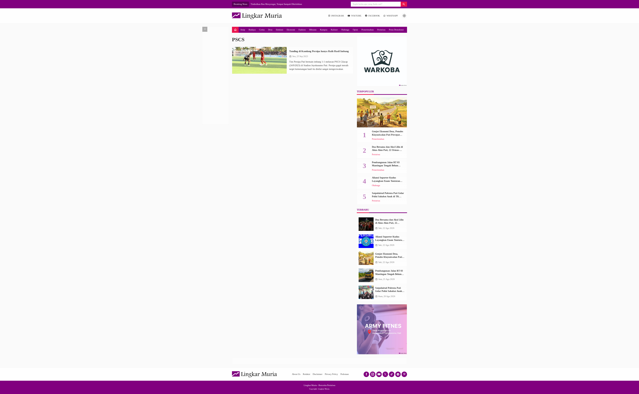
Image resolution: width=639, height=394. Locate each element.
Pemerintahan (367, 29)
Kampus (323, 29)
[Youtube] (379, 374)
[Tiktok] (391, 374)
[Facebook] (366, 374)
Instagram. (337, 16)
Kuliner (334, 29)
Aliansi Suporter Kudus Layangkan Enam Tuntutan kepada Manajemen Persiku (386, 180)
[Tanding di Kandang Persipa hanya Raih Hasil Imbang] (259, 60)
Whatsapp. (392, 16)
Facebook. (374, 16)
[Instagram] (372, 374)
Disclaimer (317, 374)
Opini (355, 29)
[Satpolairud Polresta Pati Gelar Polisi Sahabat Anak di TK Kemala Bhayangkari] (366, 292)
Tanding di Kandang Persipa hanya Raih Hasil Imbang (319, 51)
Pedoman (344, 374)
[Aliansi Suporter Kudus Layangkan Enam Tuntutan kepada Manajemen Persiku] (366, 241)
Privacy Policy (331, 374)
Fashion (302, 29)
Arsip (242, 29)
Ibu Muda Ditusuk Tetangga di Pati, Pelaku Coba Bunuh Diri (278, 4)
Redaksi (306, 374)
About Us (296, 374)
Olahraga (345, 29)
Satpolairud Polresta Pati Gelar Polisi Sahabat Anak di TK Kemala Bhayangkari (388, 196)
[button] (404, 4)
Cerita (262, 29)
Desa (270, 29)
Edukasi (279, 29)
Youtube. (356, 16)
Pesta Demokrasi (396, 29)
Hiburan (313, 29)
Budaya (252, 29)
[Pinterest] (404, 374)
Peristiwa (381, 29)
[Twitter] (385, 374)
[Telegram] (398, 374)
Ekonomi (291, 29)
